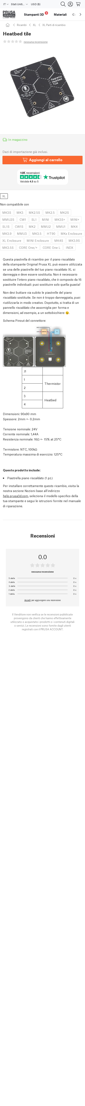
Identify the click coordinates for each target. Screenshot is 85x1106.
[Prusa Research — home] (9, 14)
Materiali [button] (60, 14)
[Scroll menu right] (80, 14)
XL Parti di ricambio (54, 25)
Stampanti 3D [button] (35, 14)
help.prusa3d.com (15, 496)
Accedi (27, 600)
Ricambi (22, 25)
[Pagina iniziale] (8, 24)
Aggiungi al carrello (45, 159)
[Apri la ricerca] (63, 4)
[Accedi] (70, 4)
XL (34, 25)
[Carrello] (78, 4)
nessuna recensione (36, 41)
